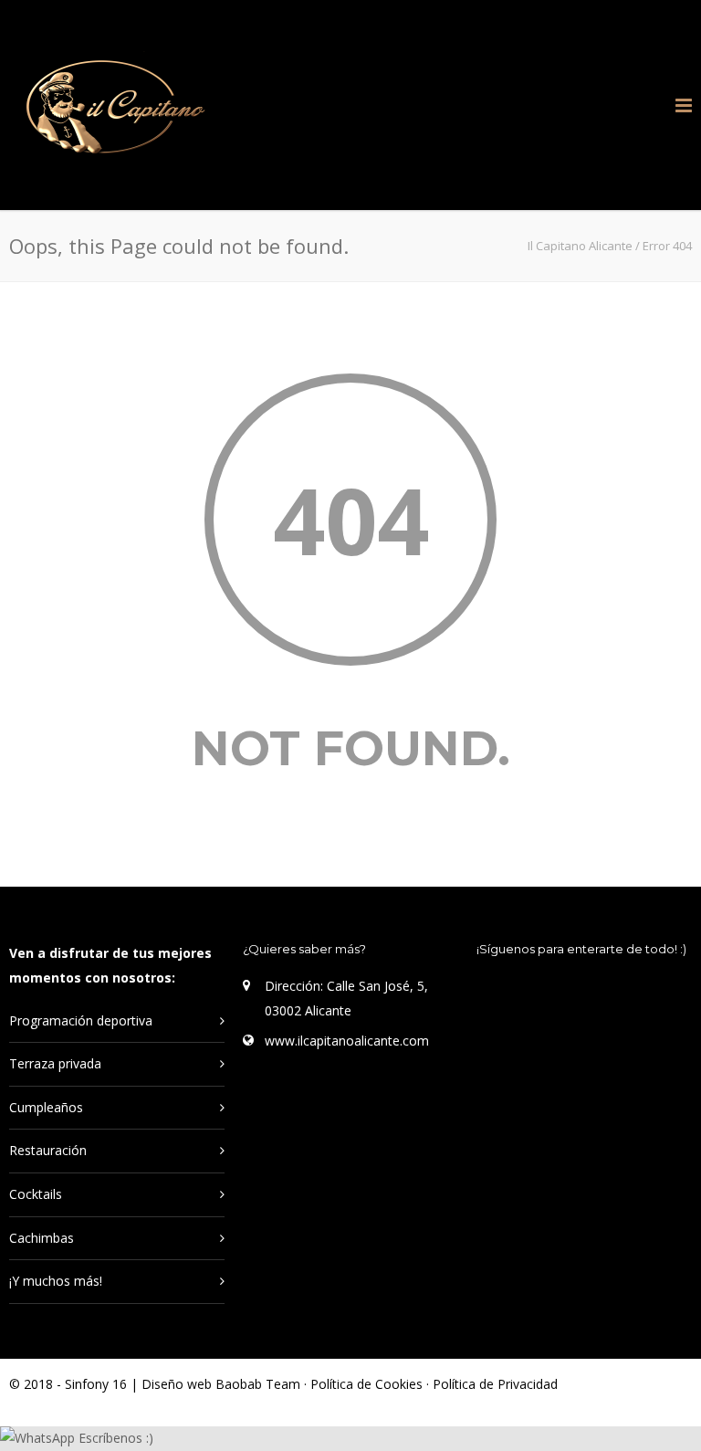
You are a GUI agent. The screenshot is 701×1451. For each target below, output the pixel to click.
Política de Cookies (368, 1384)
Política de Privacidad (495, 1384)
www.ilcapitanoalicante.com (347, 1040)
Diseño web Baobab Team (220, 1384)
